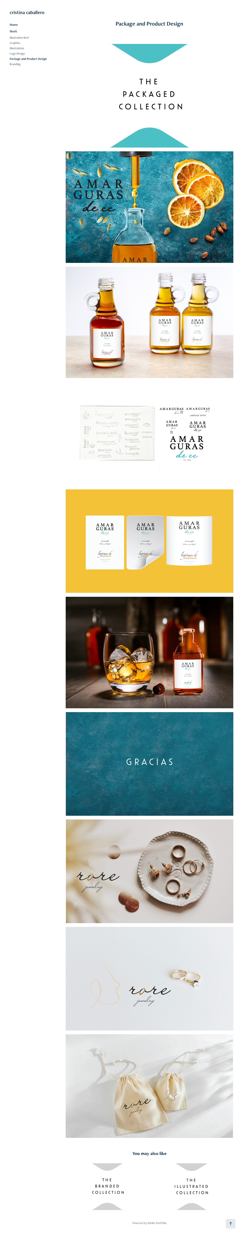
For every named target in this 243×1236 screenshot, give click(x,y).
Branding (15, 64)
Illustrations (17, 48)
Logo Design (17, 53)
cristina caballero (27, 12)
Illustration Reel (19, 38)
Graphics (15, 43)
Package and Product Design (28, 59)
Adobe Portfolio (157, 1223)
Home (14, 25)
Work (13, 31)
